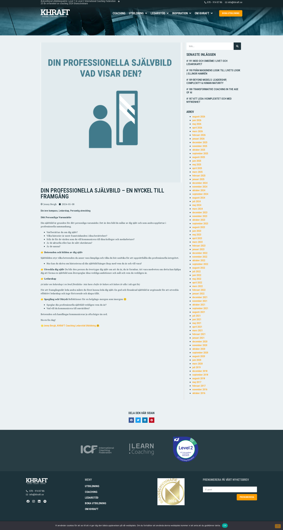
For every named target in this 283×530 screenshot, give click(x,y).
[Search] (237, 46)
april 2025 (197, 168)
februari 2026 (198, 135)
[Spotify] (45, 501)
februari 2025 (198, 175)
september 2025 (200, 153)
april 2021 (197, 326)
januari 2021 (198, 337)
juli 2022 (196, 271)
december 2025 (199, 142)
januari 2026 (198, 138)
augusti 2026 (198, 116)
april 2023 (197, 238)
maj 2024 (196, 205)
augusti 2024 (198, 197)
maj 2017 (196, 382)
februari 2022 (198, 290)
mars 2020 (197, 363)
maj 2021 (196, 323)
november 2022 (199, 256)
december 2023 (199, 212)
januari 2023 (198, 249)
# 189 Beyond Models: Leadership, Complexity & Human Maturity (206, 81)
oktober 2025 (198, 149)
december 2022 (199, 253)
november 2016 (199, 389)
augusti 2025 (198, 157)
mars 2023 (197, 242)
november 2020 (199, 345)
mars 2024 (197, 208)
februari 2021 (198, 334)
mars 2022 (197, 286)
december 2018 (199, 371)
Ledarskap (64, 210)
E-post (206, 485)
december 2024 (199, 183)
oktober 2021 (198, 304)
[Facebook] (28, 501)
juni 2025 (196, 160)
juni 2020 (196, 360)
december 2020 (199, 341)
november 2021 (199, 301)
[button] (131, 420)
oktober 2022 (198, 260)
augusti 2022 (198, 267)
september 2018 (200, 374)
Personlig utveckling (80, 210)
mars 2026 (197, 131)
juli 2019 (196, 367)
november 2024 (199, 186)
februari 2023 (198, 245)
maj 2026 (196, 124)
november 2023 (199, 216)
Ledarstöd (158, 13)
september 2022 (200, 264)
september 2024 (200, 194)
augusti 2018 (198, 378)
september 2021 (200, 308)
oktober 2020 (198, 349)
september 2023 (200, 223)
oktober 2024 (198, 190)
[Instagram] (34, 501)
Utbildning (136, 13)
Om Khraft (202, 13)
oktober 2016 (198, 393)
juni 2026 (196, 120)
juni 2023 (196, 231)
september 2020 (200, 352)
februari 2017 (198, 385)
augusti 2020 (198, 356)
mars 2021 (197, 330)
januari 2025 (198, 179)
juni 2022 (196, 275)
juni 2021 (196, 319)
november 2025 (199, 146)
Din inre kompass (49, 210)
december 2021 (199, 297)
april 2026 (197, 127)
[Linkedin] (39, 501)
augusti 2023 (198, 227)
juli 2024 (196, 201)
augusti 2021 (198, 312)
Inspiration (180, 13)
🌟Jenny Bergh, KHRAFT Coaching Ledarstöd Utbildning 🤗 (70, 325)
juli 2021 (196, 315)
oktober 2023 (198, 219)
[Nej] (278, 526)
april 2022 (197, 282)
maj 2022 (196, 278)
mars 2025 (197, 172)
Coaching (119, 13)
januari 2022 (198, 293)
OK (224, 525)
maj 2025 (196, 164)
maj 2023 (196, 234)
